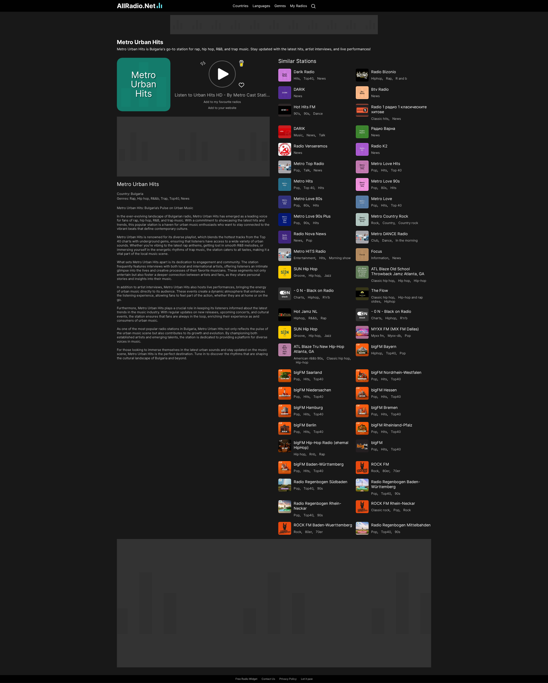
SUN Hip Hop (305, 269)
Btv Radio (380, 89)
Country (389, 223)
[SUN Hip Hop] (284, 272)
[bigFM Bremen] (362, 410)
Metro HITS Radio (310, 251)
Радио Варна (383, 128)
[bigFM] (362, 445)
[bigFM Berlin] (284, 428)
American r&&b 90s (308, 358)
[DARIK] (284, 131)
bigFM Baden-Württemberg (319, 464)
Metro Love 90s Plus (312, 216)
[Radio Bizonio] (362, 75)
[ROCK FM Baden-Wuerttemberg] (284, 528)
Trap (164, 198)
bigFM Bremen (384, 407)
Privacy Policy (288, 678)
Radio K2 (379, 146)
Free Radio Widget (246, 678)
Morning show (340, 258)
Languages (261, 6)
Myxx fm (377, 336)
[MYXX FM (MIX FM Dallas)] (362, 332)
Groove (299, 275)
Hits (297, 78)
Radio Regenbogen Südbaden (320, 482)
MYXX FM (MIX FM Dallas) (395, 329)
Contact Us (268, 678)
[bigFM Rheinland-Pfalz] (362, 428)
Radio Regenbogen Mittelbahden (401, 525)
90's (297, 113)
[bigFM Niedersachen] (284, 393)
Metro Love (381, 198)
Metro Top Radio (309, 163)
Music (298, 135)
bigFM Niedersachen (312, 390)
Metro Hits (303, 181)
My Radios (298, 6)
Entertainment (304, 258)
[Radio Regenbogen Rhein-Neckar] (284, 506)
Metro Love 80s (308, 198)
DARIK (299, 89)
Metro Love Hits (385, 163)
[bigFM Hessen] (362, 393)
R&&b (155, 198)
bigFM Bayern (383, 346)
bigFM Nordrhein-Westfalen (396, 372)
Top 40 (396, 170)
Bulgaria (137, 194)
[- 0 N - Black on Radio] (284, 293)
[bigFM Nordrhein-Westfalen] (362, 375)
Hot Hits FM (304, 107)
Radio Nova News (310, 234)
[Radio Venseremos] (284, 149)
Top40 (174, 198)
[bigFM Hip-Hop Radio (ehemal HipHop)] (284, 445)
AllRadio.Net (136, 6)
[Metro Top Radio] (284, 166)
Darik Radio (304, 72)
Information (380, 258)
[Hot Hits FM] (284, 110)
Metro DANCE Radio (389, 234)
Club (374, 240)
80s (384, 188)
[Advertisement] (96, 79)
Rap (133, 198)
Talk (322, 135)
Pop (297, 170)
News (185, 198)
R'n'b (326, 297)
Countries (240, 6)
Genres (280, 6)
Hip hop (143, 198)
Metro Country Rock (389, 216)
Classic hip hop (382, 281)
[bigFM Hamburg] (284, 410)
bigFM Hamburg (308, 407)
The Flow (379, 290)
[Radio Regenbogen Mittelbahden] (362, 528)
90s (306, 113)
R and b (401, 78)
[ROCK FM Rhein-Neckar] (362, 506)
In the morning (407, 240)
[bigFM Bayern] (362, 349)
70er (396, 471)
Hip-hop (420, 281)
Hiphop (376, 78)
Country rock (408, 223)
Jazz (327, 275)
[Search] (313, 6)
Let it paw (307, 678)
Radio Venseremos (310, 146)
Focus (376, 251)
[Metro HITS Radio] (284, 254)
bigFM (377, 442)
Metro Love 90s (385, 181)
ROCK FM (380, 464)
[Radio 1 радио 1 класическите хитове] (362, 110)
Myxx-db (394, 336)
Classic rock (380, 510)
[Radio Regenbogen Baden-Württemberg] (362, 485)
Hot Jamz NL (305, 311)
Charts (299, 297)
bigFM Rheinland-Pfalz (391, 425)
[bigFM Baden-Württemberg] (284, 467)
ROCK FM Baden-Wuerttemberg (323, 525)
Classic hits (380, 119)
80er (386, 471)
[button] (222, 74)
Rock (375, 223)
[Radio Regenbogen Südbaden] (284, 485)
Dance (318, 113)
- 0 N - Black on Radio (314, 290)
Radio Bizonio (383, 72)
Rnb (312, 454)
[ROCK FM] (362, 467)
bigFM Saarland (308, 372)
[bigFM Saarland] (284, 375)
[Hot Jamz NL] (284, 314)
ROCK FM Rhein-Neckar (393, 503)
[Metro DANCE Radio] (362, 237)
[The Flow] (362, 293)
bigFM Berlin (305, 425)
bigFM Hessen (384, 390)
